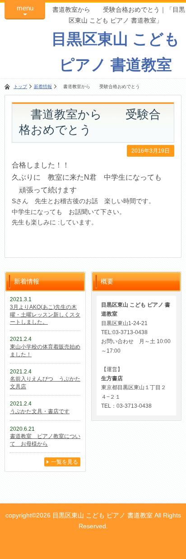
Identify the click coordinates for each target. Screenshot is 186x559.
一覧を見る (64, 462)
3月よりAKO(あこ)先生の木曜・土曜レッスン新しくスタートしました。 (45, 315)
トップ (20, 86)
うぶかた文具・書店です (40, 411)
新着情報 (43, 86)
